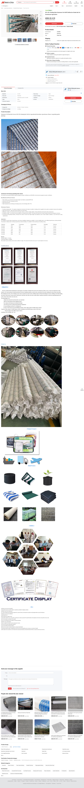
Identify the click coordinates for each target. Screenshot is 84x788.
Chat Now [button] (74, 23)
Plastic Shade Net (47, 770)
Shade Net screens (65, 749)
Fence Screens (44, 753)
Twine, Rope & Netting (20, 765)
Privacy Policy (59, 783)
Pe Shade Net (64, 770)
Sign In (47, 82)
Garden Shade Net (56, 770)
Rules (82, 5)
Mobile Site (66, 779)
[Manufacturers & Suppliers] (7, 2)
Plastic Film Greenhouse (5, 749)
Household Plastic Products (17, 8)
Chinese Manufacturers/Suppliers (28, 779)
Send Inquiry (54, 23)
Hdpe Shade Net (72, 770)
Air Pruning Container (66, 751)
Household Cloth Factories (16, 770)
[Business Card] (81, 93)
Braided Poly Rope (29, 765)
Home (2, 8)
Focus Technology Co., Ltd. (34, 783)
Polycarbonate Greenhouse (47, 749)
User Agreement (48, 783)
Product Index (62, 779)
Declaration (54, 783)
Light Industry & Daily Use (8, 8)
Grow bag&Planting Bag (5, 753)
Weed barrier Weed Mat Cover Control (7, 751)
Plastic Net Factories (5, 770)
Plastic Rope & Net (26, 8)
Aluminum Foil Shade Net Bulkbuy (16, 773)
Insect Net (4, 765)
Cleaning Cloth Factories (37, 770)
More (2, 775)
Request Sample (70, 26)
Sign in (82, 3)
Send (10, 688)
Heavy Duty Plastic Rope (50, 765)
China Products (19, 779)
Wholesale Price (43, 779)
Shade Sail (23, 751)
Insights (71, 779)
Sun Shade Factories (27, 770)
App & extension (69, 5)
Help (62, 5)
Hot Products (14, 779)
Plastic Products (11, 765)
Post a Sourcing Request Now (33, 688)
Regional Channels (55, 779)
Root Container (24, 753)
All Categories (5, 5)
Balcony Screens (65, 753)
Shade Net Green (5, 773)
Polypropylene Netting (39, 765)
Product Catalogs (17, 746)
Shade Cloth (44, 751)
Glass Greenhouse (25, 749)
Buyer (57, 5)
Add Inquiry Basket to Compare (22, 44)
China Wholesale (37, 779)
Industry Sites (49, 779)
